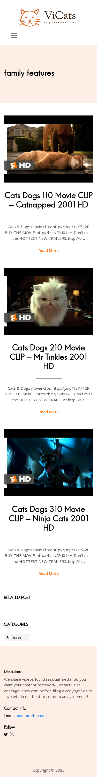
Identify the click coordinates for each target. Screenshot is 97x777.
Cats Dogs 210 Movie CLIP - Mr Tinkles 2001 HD (48, 357)
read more (49, 250)
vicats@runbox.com (32, 715)
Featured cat (17, 637)
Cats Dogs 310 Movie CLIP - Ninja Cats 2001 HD (48, 518)
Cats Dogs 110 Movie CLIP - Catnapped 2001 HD (49, 200)
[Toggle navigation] (14, 35)
